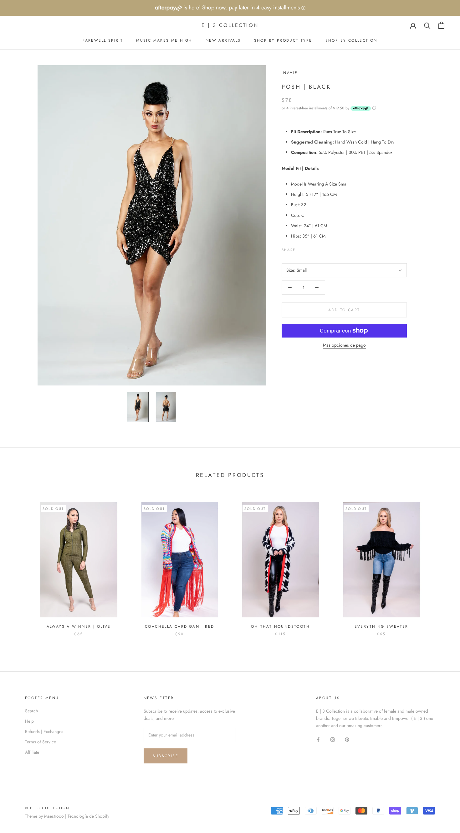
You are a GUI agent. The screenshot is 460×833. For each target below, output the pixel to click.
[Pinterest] (317, 248)
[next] (440, 563)
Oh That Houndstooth (280, 626)
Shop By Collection (351, 40)
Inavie (290, 73)
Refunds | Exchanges (44, 731)
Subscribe (166, 756)
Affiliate (32, 752)
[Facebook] (301, 248)
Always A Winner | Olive (79, 626)
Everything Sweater (381, 626)
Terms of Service (40, 742)
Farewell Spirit (103, 40)
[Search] (427, 25)
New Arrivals (223, 40)
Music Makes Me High (164, 40)
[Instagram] (332, 739)
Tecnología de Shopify (88, 816)
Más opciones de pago (344, 345)
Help (29, 721)
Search (31, 711)
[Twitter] (309, 248)
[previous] (20, 563)
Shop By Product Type (283, 40)
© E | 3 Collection (47, 807)
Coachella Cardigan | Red (179, 626)
